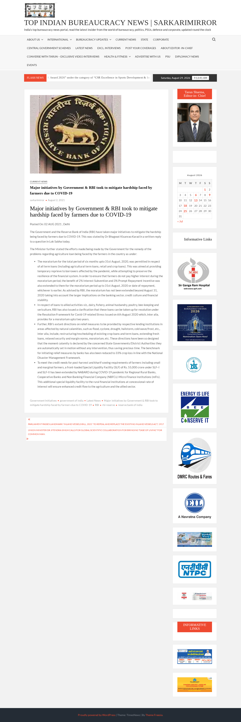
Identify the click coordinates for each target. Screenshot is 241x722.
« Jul (180, 221)
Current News (126, 39)
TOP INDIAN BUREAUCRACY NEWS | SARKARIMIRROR (120, 22)
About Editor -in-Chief (177, 48)
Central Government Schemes (49, 48)
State (144, 39)
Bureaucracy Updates (92, 39)
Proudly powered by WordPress (96, 715)
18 (185, 205)
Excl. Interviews (108, 48)
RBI (97, 404)
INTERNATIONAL (57, 39)
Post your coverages (140, 48)
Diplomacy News (187, 56)
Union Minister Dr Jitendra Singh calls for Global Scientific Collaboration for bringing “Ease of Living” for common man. (95, 432)
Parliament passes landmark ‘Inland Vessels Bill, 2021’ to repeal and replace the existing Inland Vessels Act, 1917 (96, 424)
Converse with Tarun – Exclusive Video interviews (63, 56)
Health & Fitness (115, 56)
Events (32, 65)
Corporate (161, 39)
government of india (71, 400)
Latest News (84, 48)
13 (196, 200)
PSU (167, 56)
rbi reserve (108, 404)
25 (185, 211)
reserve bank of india (130, 404)
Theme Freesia (154, 715)
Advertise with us (147, 56)
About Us (33, 39)
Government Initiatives (43, 400)
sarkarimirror (37, 200)
